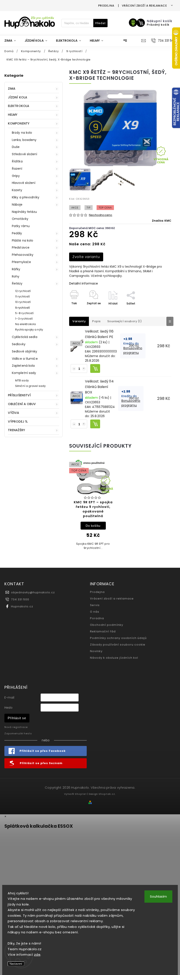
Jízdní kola (17, 97)
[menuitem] (12, 40)
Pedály (17, 233)
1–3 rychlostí (24, 318)
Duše (16, 147)
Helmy (13, 114)
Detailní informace (83, 283)
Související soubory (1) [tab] (124, 321)
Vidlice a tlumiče (25, 358)
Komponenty (18, 123)
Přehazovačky (22, 255)
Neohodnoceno (100, 215)
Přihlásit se (17, 718)
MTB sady (22, 380)
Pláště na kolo (22, 240)
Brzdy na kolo (22, 132)
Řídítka (17, 161)
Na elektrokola (25, 324)
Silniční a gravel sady (30, 386)
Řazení (17, 168)
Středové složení (24, 154)
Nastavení (15, 963)
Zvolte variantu (86, 256)
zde (37, 954)
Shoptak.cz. (107, 794)
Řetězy (17, 283)
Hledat (100, 23)
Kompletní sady (24, 373)
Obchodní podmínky (106, 625)
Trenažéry (16, 430)
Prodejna (106, 6)
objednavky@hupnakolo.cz (33, 592)
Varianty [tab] (79, 321)
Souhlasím (158, 896)
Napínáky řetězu (24, 212)
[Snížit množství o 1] (74, 369)
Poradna (97, 618)
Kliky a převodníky (25, 197)
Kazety (17, 190)
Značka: (161, 220)
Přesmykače (21, 262)
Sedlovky (18, 344)
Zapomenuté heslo (18, 733)
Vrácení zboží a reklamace (144, 6)
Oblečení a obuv (22, 404)
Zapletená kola (23, 365)
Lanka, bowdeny (24, 140)
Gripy (16, 176)
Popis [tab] (96, 321)
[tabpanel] (93, 507)
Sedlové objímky (24, 351)
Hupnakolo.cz (22, 606)
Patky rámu (21, 226)
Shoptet (81, 794)
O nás (94, 612)
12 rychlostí (23, 291)
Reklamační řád (103, 631)
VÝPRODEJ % (18, 421)
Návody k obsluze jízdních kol (114, 658)
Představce (20, 247)
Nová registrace (16, 727)
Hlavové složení (24, 183)
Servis (95, 605)
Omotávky (20, 219)
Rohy (15, 276)
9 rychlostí (22, 308)
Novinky (96, 651)
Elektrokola (18, 106)
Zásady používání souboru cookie (117, 644)
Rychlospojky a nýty (29, 329)
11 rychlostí (22, 296)
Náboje (17, 204)
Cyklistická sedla (24, 337)
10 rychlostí (23, 302)
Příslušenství (19, 395)
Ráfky (16, 269)
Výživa (13, 413)
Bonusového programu (132, 350)
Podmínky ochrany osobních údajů (118, 638)
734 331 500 (20, 599)
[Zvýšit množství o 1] (84, 369)
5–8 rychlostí (24, 313)
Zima (11, 88)
